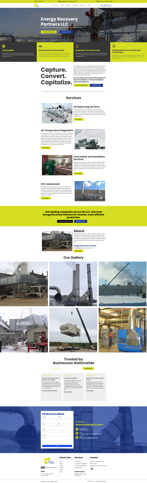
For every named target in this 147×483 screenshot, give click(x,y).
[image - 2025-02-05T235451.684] (73, 330)
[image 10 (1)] (24, 284)
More (89, 5)
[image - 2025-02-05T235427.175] (73, 284)
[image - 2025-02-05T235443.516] (24, 330)
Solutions (69, 5)
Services (62, 5)
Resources (75, 5)
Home (50, 5)
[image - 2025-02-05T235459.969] (123, 330)
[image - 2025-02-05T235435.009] (123, 284)
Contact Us (82, 5)
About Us (56, 5)
